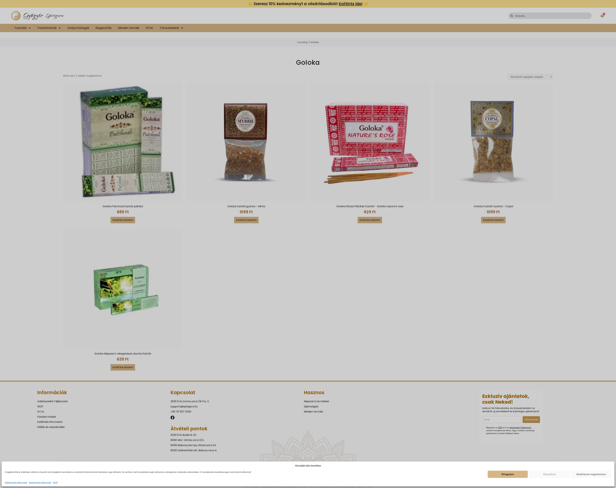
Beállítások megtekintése (591, 474)
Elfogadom (508, 474)
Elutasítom (549, 474)
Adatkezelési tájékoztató (16, 482)
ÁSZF (55, 482)
